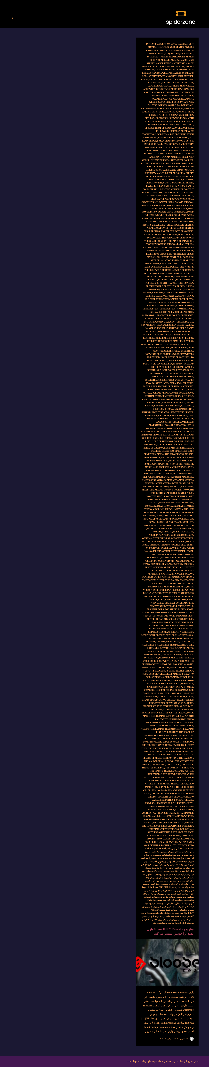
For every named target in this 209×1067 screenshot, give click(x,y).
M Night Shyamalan (182, 448)
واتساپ (182, 910)
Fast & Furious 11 (183, 270)
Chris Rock (186, 176)
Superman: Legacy (176, 716)
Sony (145, 674)
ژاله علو (145, 913)
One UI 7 (176, 548)
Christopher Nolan (171, 179)
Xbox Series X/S (153, 842)
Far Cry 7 (180, 267)
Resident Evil (167, 606)
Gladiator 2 (149, 315)
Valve (169, 806)
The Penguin (186, 768)
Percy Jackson (184, 564)
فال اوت (190, 894)
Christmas (153, 179)
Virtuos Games (165, 810)
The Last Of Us (181, 755)
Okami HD (180, 541)
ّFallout (189, 913)
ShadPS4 (160, 641)
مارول (150, 894)
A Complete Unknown (169, 50)
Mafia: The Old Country (170, 454)
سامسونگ (189, 887)
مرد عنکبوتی (181, 897)
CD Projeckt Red (170, 163)
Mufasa (169, 509)
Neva (152, 522)
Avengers (154, 102)
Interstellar (153, 380)
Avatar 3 (165, 99)
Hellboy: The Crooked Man (162, 341)
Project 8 (162, 593)
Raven (153, 600)
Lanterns (163, 415)
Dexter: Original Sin (172, 228)
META (190, 483)
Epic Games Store (183, 263)
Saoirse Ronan (157, 629)
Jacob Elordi (165, 386)
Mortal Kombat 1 (154, 506)
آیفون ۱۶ (162, 848)
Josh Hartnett (153, 396)
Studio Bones (154, 709)
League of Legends (182, 419)
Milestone (148, 490)
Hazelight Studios (153, 335)
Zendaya (182, 845)
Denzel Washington (182, 222)
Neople (179, 519)
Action (151, 57)
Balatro (152, 105)
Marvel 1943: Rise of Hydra (161, 470)
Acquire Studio (184, 53)
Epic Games (166, 263)
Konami (171, 409)
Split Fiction (171, 687)
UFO (180, 797)
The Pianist (156, 771)
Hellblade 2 (176, 338)
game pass (157, 293)
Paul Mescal (183, 561)
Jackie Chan (150, 386)
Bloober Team (153, 128)
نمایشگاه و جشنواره (185, 907)
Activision (161, 57)
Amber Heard (163, 63)
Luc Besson (157, 448)
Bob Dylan (163, 134)
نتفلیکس (170, 903)
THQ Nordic (182, 787)
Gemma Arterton (176, 302)
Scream (165, 632)
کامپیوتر (190, 916)
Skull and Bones (172, 651)
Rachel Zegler (184, 596)
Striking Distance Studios (178, 706)
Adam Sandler (177, 57)
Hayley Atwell (184, 331)
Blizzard (188, 125)
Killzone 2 (187, 406)
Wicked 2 (158, 823)
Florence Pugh (166, 280)
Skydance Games (171, 655)
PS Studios (183, 593)
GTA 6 (173, 322)
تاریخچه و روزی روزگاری (162, 871)
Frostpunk (170, 286)
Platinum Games (151, 577)
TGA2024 (145, 729)
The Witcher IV (180, 781)
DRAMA (182, 241)
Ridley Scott (185, 609)
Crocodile (187, 196)
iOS (163, 380)
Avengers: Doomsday (172, 102)
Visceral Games (184, 810)
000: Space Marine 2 (177, 44)
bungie (181, 141)
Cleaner (161, 186)
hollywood (172, 354)
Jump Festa (168, 396)
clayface (150, 186)
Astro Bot (168, 92)
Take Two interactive (173, 719)
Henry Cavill (185, 344)
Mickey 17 (174, 486)
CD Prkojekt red (150, 163)
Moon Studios (167, 503)
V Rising (160, 806)
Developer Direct (164, 225)
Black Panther (177, 121)
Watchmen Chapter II (172, 819)
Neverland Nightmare (169, 522)
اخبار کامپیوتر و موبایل (170, 852)
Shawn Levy (172, 641)
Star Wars (179, 697)
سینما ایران (169, 890)
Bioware (174, 118)
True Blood (170, 793)
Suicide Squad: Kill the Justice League (164, 713)
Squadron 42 (151, 690)
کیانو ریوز (163, 919)
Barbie (161, 108)
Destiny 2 (148, 225)
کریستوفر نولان (172, 916)
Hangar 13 (150, 328)
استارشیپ (155, 852)
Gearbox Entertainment (164, 299)
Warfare (174, 813)
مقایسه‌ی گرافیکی (174, 900)
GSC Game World (153, 322)
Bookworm (164, 137)
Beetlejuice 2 (162, 115)
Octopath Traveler (182, 538)
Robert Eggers (169, 612)
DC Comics (167, 215)
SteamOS (161, 700)
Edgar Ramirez (184, 251)
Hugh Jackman (177, 360)
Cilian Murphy (154, 183)
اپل (173, 861)
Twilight (163, 797)
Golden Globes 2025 (182, 315)
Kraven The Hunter (182, 412)
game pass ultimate (175, 293)
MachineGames (178, 451)
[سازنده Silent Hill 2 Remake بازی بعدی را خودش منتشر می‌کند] (167, 962)
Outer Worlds (185, 554)
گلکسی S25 (153, 919)
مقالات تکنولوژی (151, 897)
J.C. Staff (156, 383)
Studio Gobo (170, 709)
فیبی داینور (181, 894)
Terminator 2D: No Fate (175, 726)
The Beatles (171, 732)
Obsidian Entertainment (156, 538)
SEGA (174, 635)
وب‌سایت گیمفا (172, 910)
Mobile (178, 490)
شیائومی (148, 890)
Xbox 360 (182, 832)
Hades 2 (189, 325)
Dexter (179, 225)
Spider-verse (172, 684)
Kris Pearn (151, 415)
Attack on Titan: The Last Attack (174, 96)
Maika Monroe (152, 457)
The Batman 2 (172, 729)
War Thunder (160, 813)
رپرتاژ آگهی (156, 884)
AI (159, 60)
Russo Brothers (184, 619)
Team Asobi (167, 722)
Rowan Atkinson (165, 619)
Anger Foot (161, 70)
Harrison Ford (166, 331)
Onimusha (155, 551)
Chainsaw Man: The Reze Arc (161, 173)
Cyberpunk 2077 (149, 202)
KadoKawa (177, 399)
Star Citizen (165, 697)
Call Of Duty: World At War (163, 150)
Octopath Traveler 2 (154, 541)
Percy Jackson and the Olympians (164, 567)
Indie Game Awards (182, 367)
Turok (181, 793)
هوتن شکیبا (152, 907)
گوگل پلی (182, 923)
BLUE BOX (161, 131)
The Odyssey (158, 764)
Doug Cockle (185, 234)
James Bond (186, 386)
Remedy (154, 606)
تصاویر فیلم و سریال (182, 878)
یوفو (155, 923)
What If (189, 819)
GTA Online (183, 322)
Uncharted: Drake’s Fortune (176, 800)
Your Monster (152, 845)
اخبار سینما (184, 852)
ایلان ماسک (152, 861)
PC (192, 561)
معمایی (172, 897)
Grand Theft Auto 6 (166, 318)
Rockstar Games (178, 616)
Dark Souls (180, 209)
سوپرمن (178, 890)
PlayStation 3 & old (168, 580)
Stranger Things (152, 706)
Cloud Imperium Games (180, 186)
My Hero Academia (160, 512)
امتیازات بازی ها (179, 858)
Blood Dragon (170, 128)
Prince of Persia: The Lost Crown (170, 590)
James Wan (167, 389)
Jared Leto (180, 389)
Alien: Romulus (169, 60)
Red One (164, 603)
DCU (176, 215)
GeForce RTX (186, 299)
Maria (157, 464)
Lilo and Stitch (161, 435)
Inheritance (154, 370)
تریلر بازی (185, 874)
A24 (183, 50)
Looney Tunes (171, 438)
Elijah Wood (164, 260)
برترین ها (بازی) (166, 868)
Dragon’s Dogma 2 (168, 241)
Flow (179, 280)
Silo (175, 648)
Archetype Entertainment (163, 86)
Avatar (156, 99)
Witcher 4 (187, 826)
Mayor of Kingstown (154, 480)
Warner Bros (151, 819)
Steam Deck (148, 700)
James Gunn (153, 389)
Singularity (186, 648)
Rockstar (162, 616)
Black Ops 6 (161, 121)
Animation (175, 73)
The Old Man (173, 764)
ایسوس (161, 861)
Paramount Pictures (163, 561)
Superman (159, 716)
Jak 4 (176, 386)
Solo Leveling (168, 664)
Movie (156, 509)
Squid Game (179, 690)
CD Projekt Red (154, 167)
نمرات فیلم (171, 907)
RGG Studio (171, 609)
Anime (185, 73)
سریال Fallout (166, 887)
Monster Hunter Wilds (180, 493)
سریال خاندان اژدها (150, 887)
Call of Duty (170, 144)
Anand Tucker (158, 66)
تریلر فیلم (176, 874)
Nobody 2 (167, 532)
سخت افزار (179, 887)
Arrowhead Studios (154, 89)
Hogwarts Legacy (155, 354)
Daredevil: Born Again (180, 205)
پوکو (161, 913)
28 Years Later (175, 47)
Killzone (175, 406)
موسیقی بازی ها (159, 900)
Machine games (160, 451)
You (191, 842)
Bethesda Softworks (157, 118)
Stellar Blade (175, 700)
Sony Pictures (157, 674)
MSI (162, 509)
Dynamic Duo (150, 247)
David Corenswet (176, 212)
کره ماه (183, 916)
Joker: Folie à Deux (182, 393)
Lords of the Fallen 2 (169, 444)
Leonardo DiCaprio (175, 425)
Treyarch (157, 793)
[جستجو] (13, 18)
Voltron (147, 813)
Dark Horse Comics (162, 209)
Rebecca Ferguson (175, 600)
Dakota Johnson (184, 202)
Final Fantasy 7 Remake (160, 276)
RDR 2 (161, 600)
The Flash (187, 748)
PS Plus (173, 593)
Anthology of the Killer (163, 79)
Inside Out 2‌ (168, 370)
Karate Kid (155, 402)
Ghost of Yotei (184, 306)
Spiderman (187, 684)
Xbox (174, 832)
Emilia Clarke (180, 260)
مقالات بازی (163, 897)
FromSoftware (154, 286)
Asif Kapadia (174, 89)
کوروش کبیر (173, 919)
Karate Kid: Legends (173, 402)
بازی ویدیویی (168, 864)
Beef (150, 115)
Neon (171, 519)
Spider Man (158, 677)
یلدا (176, 923)
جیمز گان (173, 881)
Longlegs (157, 438)
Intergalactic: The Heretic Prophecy (171, 373)
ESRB (147, 267)
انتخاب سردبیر (156, 858)
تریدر (192, 874)
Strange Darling (183, 703)
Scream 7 (176, 632)
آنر (177, 848)
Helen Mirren (178, 335)
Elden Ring (152, 254)
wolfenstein (167, 829)
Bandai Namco (185, 105)
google (149, 318)
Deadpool (147, 218)
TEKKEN (178, 722)
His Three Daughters (181, 351)
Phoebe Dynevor (184, 574)
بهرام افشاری (178, 871)
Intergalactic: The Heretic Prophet (172, 377)
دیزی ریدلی (189, 884)
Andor (170, 66)
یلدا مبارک (170, 923)
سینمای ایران (158, 890)
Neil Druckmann (158, 519)
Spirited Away (155, 687)
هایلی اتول (162, 907)
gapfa (190, 296)
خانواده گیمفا (151, 881)
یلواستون (161, 923)
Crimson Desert (171, 196)
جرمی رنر (154, 878)
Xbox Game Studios (167, 839)
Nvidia (165, 535)
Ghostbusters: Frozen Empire (176, 309)
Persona (163, 570)
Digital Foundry (170, 231)
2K (155, 50)
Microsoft (187, 486)
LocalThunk (178, 435)
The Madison (186, 758)
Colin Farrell (151, 189)
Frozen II (182, 286)
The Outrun (171, 768)
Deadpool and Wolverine (168, 218)
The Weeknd (174, 774)
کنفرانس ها (183, 919)
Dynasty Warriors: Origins (174, 247)
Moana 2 (168, 490)
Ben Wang (176, 115)
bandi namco (148, 108)
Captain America (174, 154)
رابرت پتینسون (167, 884)
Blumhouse (173, 131)
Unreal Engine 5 (177, 803)
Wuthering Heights (159, 832)
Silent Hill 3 (165, 648)
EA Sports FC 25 (167, 251)
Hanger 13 (162, 328)
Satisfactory (174, 629)
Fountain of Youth (156, 283)
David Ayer (159, 212)
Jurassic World (184, 396)
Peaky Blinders (152, 564)
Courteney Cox (173, 192)
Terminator (154, 726)
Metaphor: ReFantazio (156, 486)
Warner (188, 816)
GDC (147, 299)
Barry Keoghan (174, 108)
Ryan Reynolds (177, 622)
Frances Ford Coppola (180, 283)
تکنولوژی (169, 878)
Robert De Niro (151, 612)
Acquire (170, 53)
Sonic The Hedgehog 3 (156, 671)
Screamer (187, 632)
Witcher (176, 826)
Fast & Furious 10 (163, 270)
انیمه (148, 858)
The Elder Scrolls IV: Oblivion (175, 742)
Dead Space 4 (186, 215)
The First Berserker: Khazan (164, 748)
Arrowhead (186, 86)
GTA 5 (166, 322)
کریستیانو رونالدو (158, 916)
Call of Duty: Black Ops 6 (179, 147)
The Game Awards (154, 752)
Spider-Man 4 (172, 677)
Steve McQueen (164, 703)
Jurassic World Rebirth (156, 399)
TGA (191, 726)
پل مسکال (168, 913)
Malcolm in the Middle (174, 457)
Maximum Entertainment (166, 477)
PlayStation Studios (181, 583)
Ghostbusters (151, 309)
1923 (159, 47)
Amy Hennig (178, 63)
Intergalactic (184, 370)
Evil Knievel (158, 267)
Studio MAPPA (185, 709)
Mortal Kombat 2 (175, 506)
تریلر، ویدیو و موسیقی (162, 874)
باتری (187, 864)
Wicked (148, 823)
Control (158, 192)
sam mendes (178, 625)
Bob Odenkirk (178, 134)
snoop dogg (149, 661)
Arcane (157, 83)
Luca (167, 448)
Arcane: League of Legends (177, 83)
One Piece (166, 548)
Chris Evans (172, 176)
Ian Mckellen (164, 364)
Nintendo (147, 525)
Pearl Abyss (168, 564)
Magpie (189, 454)
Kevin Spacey (161, 406)
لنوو (162, 894)
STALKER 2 (165, 693)
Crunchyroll (185, 199)
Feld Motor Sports (154, 273)
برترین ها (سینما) (152, 868)
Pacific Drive (169, 558)
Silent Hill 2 (149, 645)
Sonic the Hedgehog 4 (181, 671)
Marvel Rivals (185, 470)
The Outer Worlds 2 (153, 768)
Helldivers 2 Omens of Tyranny (159, 344)
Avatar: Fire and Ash (181, 99)
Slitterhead (186, 658)
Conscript (177, 189)
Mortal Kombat (184, 503)
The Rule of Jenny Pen (176, 771)
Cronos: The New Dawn (163, 199)
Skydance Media (168, 658)
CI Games (188, 179)
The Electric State (153, 745)
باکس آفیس (179, 868)
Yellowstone (180, 842)
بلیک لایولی (189, 871)
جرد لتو (162, 878)
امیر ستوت (167, 858)
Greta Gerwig (185, 318)
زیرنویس (146, 884)
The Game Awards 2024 (177, 752)
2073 (164, 47)
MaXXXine (187, 477)
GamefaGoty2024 (165, 296)
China (181, 173)
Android (180, 66)
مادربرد (157, 894)
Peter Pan (174, 570)
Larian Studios (178, 415)
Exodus (170, 267)
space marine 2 (174, 674)
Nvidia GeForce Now (181, 535)
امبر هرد (190, 858)
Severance (170, 638)
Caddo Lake (155, 144)
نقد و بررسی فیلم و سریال (155, 903)
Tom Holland (159, 790)
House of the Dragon (173, 357)
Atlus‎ (178, 92)
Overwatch (153, 558)
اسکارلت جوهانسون (161, 855)
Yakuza (167, 842)
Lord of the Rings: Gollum (168, 441)
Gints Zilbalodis (170, 312)
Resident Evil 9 (155, 609)
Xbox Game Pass (171, 835)
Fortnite (188, 280)
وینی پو (162, 910)
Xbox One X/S (186, 839)
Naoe (159, 515)
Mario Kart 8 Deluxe (157, 467)
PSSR (150, 596)
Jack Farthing (185, 383)
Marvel (188, 467)
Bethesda (187, 115)
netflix (188, 519)
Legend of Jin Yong (166, 422)
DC (158, 215)
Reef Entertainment (181, 603)
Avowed (188, 102)
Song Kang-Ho (185, 664)
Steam (189, 697)
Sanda (189, 625)
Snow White (163, 661)
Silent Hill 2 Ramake (168, 645)
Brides (152, 141)
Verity (177, 806)
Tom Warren (175, 790)
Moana (159, 490)
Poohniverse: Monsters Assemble (167, 587)
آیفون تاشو (171, 848)
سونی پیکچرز (188, 890)
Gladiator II (164, 315)
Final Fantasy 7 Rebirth (179, 273)
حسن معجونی (163, 881)
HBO (167, 335)
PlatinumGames (170, 577)
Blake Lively (167, 125)
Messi (159, 483)
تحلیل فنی (146, 871)
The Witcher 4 (163, 781)
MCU (169, 480)
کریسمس (146, 916)
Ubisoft (173, 797)
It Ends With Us (175, 380)
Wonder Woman (184, 829)
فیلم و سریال (170, 894)
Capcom (159, 154)
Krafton (165, 412)
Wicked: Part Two (174, 823)
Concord (165, 189)
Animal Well (160, 73)
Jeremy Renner (161, 393)
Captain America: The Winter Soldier (172, 160)
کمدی (191, 919)
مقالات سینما (188, 900)
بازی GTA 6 (179, 864)
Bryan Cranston (166, 141)
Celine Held (171, 167)
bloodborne (186, 128)
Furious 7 (166, 289)
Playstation (149, 580)
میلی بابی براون (181, 903)
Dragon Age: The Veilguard (163, 238)
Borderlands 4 (180, 137)
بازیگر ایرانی (157, 864)
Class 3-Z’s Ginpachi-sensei (178, 183)
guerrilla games (174, 325)
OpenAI (166, 551)
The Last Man (164, 755)
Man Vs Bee (162, 461)
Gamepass (180, 296)
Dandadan (147, 205)
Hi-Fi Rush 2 (164, 348)
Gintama (155, 312)
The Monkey (182, 761)
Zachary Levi (169, 845)
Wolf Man (153, 829)
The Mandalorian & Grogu (159, 761)
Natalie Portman (173, 515)
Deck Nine (164, 222)
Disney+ (148, 234)
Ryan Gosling (160, 622)
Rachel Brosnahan (164, 596)
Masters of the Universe (158, 474)
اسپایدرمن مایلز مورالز (180, 855)
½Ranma (189, 848)
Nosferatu (155, 535)
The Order (187, 764)
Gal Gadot (178, 289)
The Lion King (170, 758)
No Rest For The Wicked (160, 529)
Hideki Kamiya (179, 348)
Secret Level (163, 635)
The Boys (184, 735)
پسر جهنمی (178, 913)
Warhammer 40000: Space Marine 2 (164, 816)
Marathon (175, 461)
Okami (170, 541)
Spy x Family (186, 687)
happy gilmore (177, 328)
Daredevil (160, 205)
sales (167, 625)
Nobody (157, 532)
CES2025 (172, 170)
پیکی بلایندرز (154, 913)
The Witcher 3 (158, 777)
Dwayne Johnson (166, 244)
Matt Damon (180, 474)
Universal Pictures (156, 803)
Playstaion (186, 577)
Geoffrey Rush (167, 306)
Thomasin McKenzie (164, 787)
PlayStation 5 (161, 583)
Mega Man (178, 480)
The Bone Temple (168, 735)
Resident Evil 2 (184, 606)
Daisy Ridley (166, 202)
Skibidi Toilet (154, 651)
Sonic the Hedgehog (181, 667)
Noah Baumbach (184, 529)
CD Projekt (187, 163)
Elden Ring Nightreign (173, 254)
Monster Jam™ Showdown (161, 496)
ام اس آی (148, 855)
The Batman (157, 729)
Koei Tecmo (159, 409)
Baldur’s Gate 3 (167, 105)
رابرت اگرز (179, 884)
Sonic (145, 667)
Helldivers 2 (186, 341)
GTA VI (160, 325)
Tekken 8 (188, 722)
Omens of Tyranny (160, 545)
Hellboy (188, 338)
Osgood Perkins (167, 554)
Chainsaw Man (185, 170)
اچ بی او (168, 861)
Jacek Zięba (169, 383)
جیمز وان (182, 881)
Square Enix (165, 690)
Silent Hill (186, 641)
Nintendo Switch (163, 525)
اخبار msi (154, 848)
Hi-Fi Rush (151, 348)
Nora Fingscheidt (183, 532)
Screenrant (148, 635)
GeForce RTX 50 (157, 302)
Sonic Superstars (159, 667)
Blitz (179, 125)
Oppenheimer (178, 551)
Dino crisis (187, 231)
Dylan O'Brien (185, 244)
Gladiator (187, 312)
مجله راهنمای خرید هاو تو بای (156, 1061)
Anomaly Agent (174, 76)
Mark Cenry (176, 467)
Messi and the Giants (174, 483)
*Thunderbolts (157, 44)
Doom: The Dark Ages (165, 234)
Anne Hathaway (156, 76)
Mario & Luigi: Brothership (177, 464)
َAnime (154, 910)
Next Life (188, 522)
